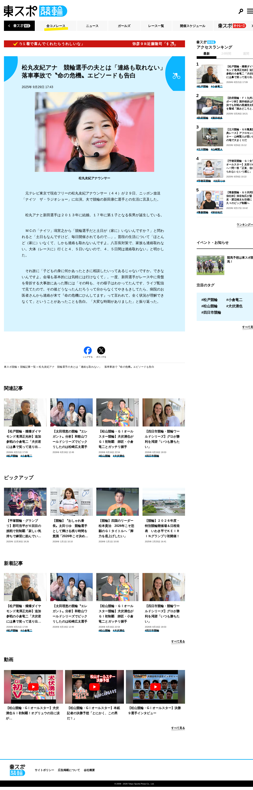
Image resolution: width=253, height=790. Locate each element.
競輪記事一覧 (28, 366)
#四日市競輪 (152, 455)
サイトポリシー (44, 770)
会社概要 (89, 770)
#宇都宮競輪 (204, 180)
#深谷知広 (217, 212)
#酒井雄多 (217, 117)
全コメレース (55, 26)
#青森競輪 (202, 212)
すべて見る (178, 641)
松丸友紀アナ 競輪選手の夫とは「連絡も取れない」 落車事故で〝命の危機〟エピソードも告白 (96, 366)
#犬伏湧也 (119, 455)
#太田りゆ (219, 180)
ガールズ (124, 26)
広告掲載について (69, 770)
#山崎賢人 (217, 149)
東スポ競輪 (10, 366)
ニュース (92, 26)
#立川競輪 (202, 149)
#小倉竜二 (26, 455)
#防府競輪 (202, 117)
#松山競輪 (104, 455)
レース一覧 (156, 26)
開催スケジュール (192, 26)
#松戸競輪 (12, 455)
